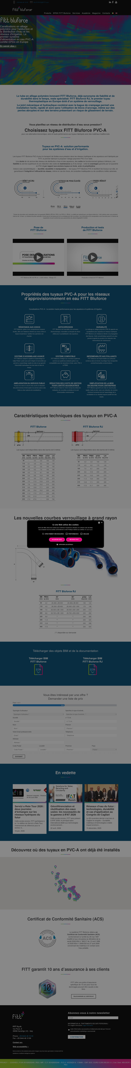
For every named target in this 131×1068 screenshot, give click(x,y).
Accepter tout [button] (57, 539)
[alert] (65, 534)
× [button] (101, 522)
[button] (65, 544)
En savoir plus (89, 529)
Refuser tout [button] (74, 539)
